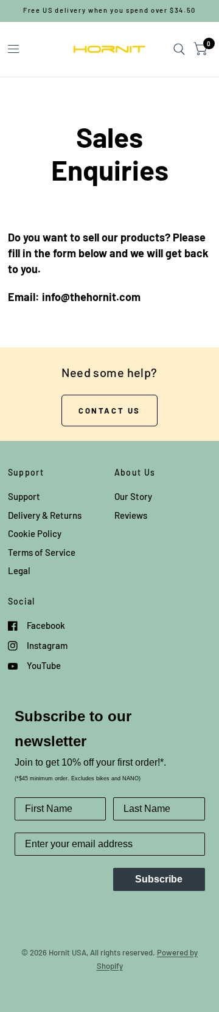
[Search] (179, 49)
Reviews (130, 515)
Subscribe (158, 879)
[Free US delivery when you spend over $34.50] (109, 10)
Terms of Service (41, 552)
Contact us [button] (109, 410)
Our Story (133, 496)
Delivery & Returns (45, 515)
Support (24, 496)
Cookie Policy (34, 533)
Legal (19, 570)
